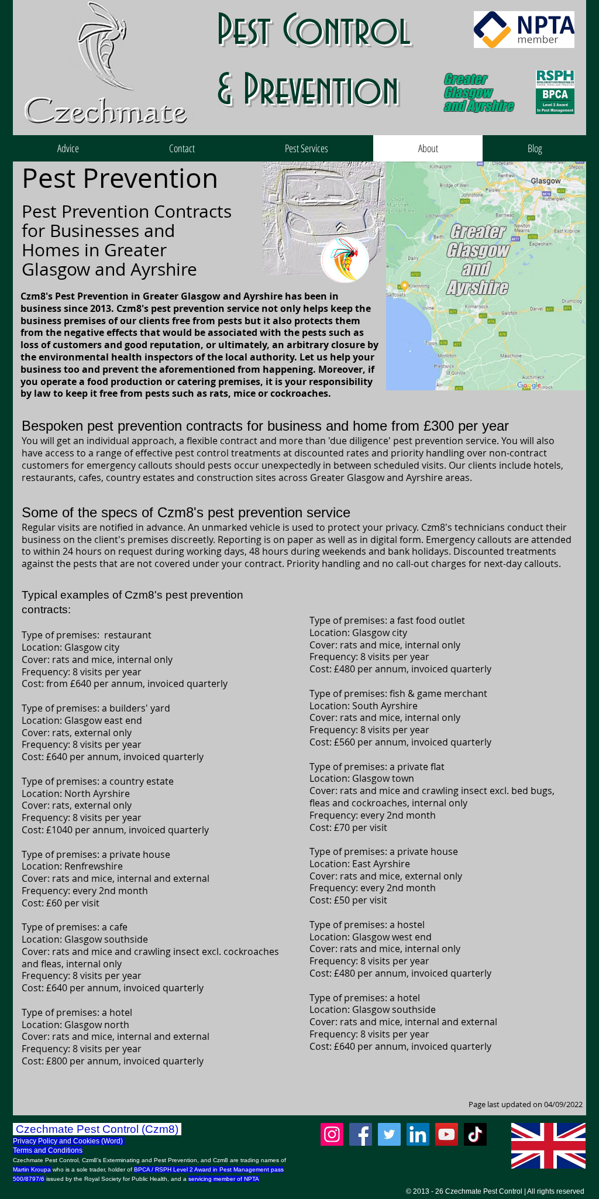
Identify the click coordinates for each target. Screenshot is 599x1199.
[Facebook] (360, 1134)
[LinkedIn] (418, 1134)
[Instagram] (332, 1134)
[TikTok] (475, 1134)
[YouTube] (446, 1134)
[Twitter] (389, 1134)
